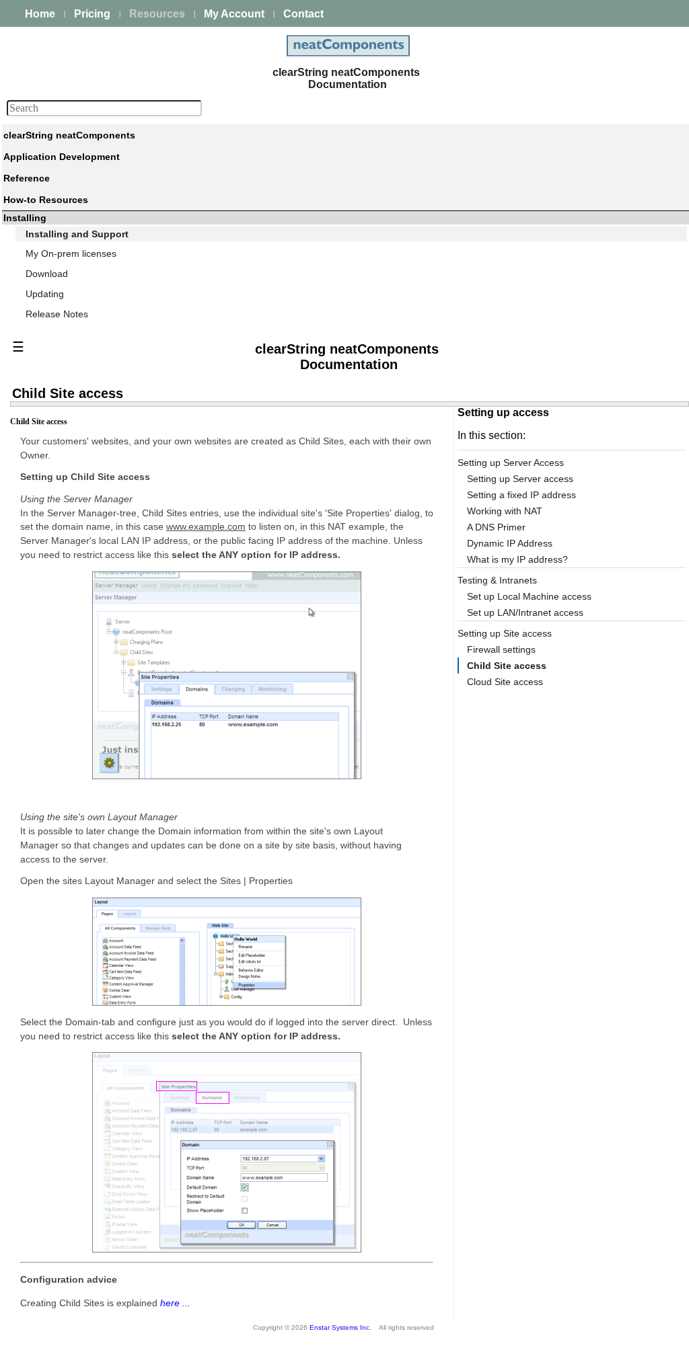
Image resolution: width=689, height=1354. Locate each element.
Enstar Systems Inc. (340, 1327)
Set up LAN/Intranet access (525, 612)
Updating (45, 293)
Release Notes (57, 314)
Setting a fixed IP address (521, 494)
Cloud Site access (505, 681)
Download (47, 273)
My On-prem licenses (71, 253)
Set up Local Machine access (529, 596)
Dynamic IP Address (509, 543)
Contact (303, 13)
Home (40, 13)
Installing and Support (77, 234)
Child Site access (506, 665)
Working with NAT (504, 511)
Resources (157, 13)
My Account (234, 13)
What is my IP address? (517, 559)
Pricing (92, 13)
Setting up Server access (520, 478)
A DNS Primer (496, 527)
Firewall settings (501, 649)
